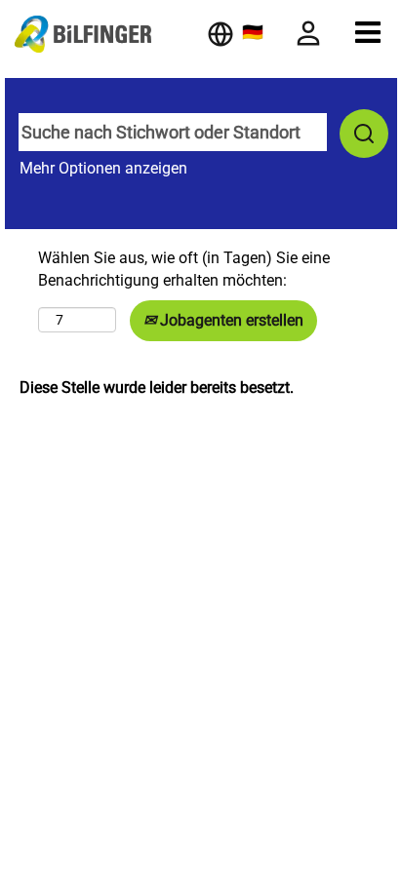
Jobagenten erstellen (229, 320)
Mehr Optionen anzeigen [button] (103, 168)
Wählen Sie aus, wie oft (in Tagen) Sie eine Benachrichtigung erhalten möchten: (184, 269)
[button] (367, 32)
